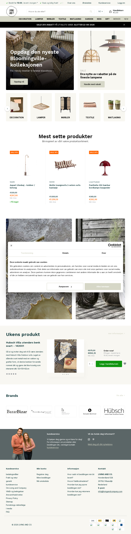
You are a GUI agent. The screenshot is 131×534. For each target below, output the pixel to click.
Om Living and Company (16, 488)
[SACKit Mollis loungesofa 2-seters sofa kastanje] (65, 165)
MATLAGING (75, 19)
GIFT (107, 19)
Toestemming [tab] (27, 253)
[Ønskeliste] (125, 364)
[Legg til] (40, 203)
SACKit (51, 182)
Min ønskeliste (43, 481)
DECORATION (25, 19)
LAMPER (39, 19)
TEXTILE (62, 19)
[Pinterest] (93, 439)
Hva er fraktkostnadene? (77, 481)
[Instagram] (89, 439)
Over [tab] (104, 253)
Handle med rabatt (92, 84)
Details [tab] (65, 253)
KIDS (99, 19)
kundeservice (53, 447)
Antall (92, 364)
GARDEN (89, 19)
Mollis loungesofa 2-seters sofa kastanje (64, 186)
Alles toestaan (102, 286)
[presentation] (7, 108)
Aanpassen (64, 286)
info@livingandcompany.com (110, 491)
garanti (9, 481)
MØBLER (51, 19)
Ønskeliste (87, 3)
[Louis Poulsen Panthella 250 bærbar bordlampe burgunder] (105, 165)
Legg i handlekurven (109, 364)
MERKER (116, 19)
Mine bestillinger (44, 478)
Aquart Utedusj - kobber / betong (22, 186)
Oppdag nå (19, 82)
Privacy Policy (12, 498)
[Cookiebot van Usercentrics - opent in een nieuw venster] (110, 245)
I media (9, 508)
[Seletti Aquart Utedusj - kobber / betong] (26, 165)
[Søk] (91, 11)
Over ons (71, 3)
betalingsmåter (12, 474)
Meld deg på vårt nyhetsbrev (100, 444)
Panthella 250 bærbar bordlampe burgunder (99, 186)
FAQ (7, 512)
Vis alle (119, 395)
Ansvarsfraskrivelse (14, 495)
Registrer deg (42, 474)
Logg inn (121, 3)
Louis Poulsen (94, 182)
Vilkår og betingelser (15, 491)
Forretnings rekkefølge (15, 505)
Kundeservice (104, 3)
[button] (63, 374)
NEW (126, 19)
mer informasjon (115, 333)
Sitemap (9, 502)
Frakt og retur (12, 478)
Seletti (12, 182)
